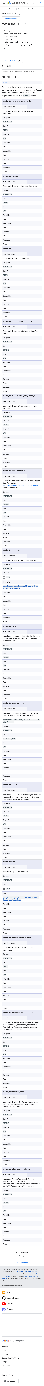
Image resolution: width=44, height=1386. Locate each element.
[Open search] (32, 2)
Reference (35, 9)
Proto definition (11, 61)
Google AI (5, 1362)
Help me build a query (13, 55)
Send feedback (11, 19)
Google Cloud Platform (10, 1358)
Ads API (25, 2)
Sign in (38, 3)
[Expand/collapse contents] (14, 31)
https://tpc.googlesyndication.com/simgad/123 (20, 485)
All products (6, 1365)
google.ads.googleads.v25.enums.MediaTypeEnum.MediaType (21, 898)
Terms (4, 1375)
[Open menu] (3, 3)
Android (5, 1347)
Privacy (11, 1375)
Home (4, 9)
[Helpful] (16, 13)
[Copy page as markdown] (25, 24)
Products (12, 9)
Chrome (5, 1350)
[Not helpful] (20, 13)
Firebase (5, 1354)
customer (6, 82)
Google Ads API (23, 9)
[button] (22, 577)
